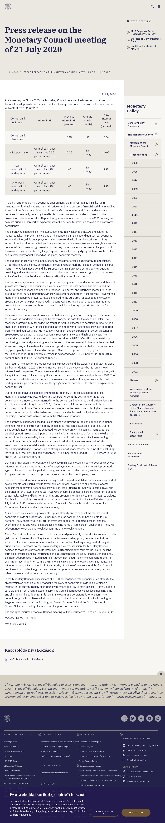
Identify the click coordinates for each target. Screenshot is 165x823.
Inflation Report (86, 746)
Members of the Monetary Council (139, 145)
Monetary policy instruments (136, 455)
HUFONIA (8, 756)
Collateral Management (14, 751)
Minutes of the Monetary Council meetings (97, 780)
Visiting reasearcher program (92, 785)
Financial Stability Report (90, 741)
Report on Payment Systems (91, 751)
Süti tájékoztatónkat (20, 814)
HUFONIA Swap (10, 761)
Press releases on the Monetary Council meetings (101, 775)
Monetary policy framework (136, 125)
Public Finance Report (88, 761)
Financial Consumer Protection (54, 772)
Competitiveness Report (90, 766)
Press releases (138, 154)
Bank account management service (56, 756)
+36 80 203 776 (134, 776)
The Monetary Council (140, 134)
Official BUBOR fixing (13, 766)
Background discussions (136, 434)
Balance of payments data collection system (60, 741)
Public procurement (49, 751)
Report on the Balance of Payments (94, 756)
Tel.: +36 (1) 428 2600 (136, 750)
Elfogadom (136, 813)
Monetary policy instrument (16, 783)
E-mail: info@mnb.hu (136, 760)
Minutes (134, 380)
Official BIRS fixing (12, 770)
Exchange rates (10, 741)
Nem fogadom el (104, 812)
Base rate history (11, 746)
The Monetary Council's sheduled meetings (98, 770)
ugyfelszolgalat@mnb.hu (138, 781)
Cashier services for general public (56, 746)
